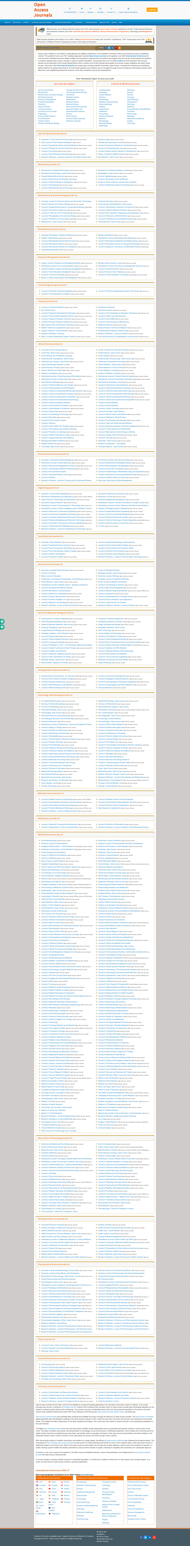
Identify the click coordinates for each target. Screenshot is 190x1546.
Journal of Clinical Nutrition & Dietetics (62, 405)
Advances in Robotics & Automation (118, 494)
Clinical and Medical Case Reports (110, 867)
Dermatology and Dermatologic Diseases (120, 879)
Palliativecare (107, 1510)
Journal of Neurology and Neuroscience (119, 1182)
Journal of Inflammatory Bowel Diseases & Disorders (67, 754)
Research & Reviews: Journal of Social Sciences (122, 1376)
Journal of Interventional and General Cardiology (59, 429)
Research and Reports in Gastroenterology (63, 1119)
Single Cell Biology (111, 662)
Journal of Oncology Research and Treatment (64, 1025)
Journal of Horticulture (56, 151)
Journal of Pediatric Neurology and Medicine (64, 1191)
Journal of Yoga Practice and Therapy (112, 602)
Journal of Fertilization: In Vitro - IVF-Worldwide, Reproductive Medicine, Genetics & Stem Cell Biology (68, 645)
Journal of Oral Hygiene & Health (68, 1028)
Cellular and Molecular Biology (116, 624)
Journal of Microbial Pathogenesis (110, 757)
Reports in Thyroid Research (51, 1113)
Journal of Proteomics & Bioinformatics (119, 216)
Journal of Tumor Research (115, 1069)
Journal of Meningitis (112, 754)
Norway (67, 1499)
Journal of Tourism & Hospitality (59, 275)
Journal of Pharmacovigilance (59, 1314)
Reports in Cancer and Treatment (53, 1110)
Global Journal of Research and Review (112, 582)
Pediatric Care (53, 1101)
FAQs (120, 22)
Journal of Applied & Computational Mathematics (66, 824)
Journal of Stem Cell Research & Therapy (63, 657)
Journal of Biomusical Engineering (117, 588)
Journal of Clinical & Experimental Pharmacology (65, 1294)
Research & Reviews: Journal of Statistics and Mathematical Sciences (125, 827)
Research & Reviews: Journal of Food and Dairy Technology (125, 557)
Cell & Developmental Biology (58, 622)
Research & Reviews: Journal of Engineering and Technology (68, 529)
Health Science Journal (113, 1233)
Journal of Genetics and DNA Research (112, 648)
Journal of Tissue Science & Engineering (119, 657)
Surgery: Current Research (125, 1122)
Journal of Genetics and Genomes (53, 651)
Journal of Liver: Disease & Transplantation (122, 984)
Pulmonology (132, 114)
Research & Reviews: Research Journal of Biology (123, 605)
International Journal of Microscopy (54, 911)
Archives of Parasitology (57, 707)
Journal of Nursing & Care (114, 1245)
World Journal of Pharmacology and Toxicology (58, 1131)
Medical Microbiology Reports (59, 771)
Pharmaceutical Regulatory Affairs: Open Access (65, 1320)
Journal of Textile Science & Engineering (62, 526)
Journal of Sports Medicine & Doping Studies (121, 1057)
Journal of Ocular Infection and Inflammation (114, 429)
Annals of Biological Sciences (109, 570)
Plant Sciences (71, 116)
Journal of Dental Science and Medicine (119, 414)
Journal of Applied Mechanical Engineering (120, 511)
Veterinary (131, 1505)
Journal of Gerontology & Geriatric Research (64, 969)
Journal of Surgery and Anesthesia (117, 435)
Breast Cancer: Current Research (60, 861)
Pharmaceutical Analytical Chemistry (118, 331)
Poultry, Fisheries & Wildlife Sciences (118, 154)
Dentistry (102, 97)
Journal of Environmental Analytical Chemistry (68, 316)
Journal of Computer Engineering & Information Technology (68, 517)
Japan (41, 1499)
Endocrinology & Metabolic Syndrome (68, 887)
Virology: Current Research (115, 786)
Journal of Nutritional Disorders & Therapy (120, 1013)
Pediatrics (130, 107)
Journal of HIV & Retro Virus (115, 742)
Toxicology (131, 123)
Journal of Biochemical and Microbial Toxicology (59, 179)
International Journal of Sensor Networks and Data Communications (125, 505)
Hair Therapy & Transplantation (116, 896)
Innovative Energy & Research (59, 502)
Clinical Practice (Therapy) (57, 367)
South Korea (40, 1507)
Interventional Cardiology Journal (117, 382)
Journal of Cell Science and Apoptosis (55, 940)
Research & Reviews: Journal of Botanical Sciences (66, 605)
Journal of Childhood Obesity (58, 943)
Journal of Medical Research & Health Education (116, 993)
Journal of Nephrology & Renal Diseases (119, 1008)
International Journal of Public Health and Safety (122, 1239)
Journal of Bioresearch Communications (56, 591)
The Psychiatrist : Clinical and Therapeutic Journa (59, 1211)
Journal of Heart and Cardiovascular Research (115, 423)
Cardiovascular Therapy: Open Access (62, 361)
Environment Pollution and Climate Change (120, 460)
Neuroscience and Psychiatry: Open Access (114, 1203)
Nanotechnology (72, 104)
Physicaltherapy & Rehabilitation (139, 109)
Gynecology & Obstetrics (68, 896)
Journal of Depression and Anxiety (117, 1173)
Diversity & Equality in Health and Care (62, 1228)
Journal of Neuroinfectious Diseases (118, 1179)
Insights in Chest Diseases (57, 905)
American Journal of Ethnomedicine (54, 843)
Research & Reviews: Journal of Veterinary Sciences (124, 1398)
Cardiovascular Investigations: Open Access (57, 359)
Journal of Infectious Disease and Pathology (64, 748)
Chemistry (42, 104)
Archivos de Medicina (113, 858)
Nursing (130, 92)
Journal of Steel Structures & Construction (120, 523)
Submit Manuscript (91, 22)
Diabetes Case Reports (56, 373)
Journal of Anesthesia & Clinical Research (120, 385)
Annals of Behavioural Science (59, 1147)
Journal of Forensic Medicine (58, 964)
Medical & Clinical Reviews (114, 1081)
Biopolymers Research (106, 307)
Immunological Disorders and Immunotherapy (65, 718)
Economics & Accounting (47, 111)
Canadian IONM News (56, 1153)
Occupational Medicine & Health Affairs (62, 1090)
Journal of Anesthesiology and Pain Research (58, 388)
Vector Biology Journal (56, 783)
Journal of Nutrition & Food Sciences (118, 551)
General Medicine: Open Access (116, 893)
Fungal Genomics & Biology (58, 630)
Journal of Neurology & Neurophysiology (68, 1182)
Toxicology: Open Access (57, 446)
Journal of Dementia (48, 1173)
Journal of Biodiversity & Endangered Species (121, 463)
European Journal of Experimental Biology (113, 579)
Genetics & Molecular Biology (48, 123)
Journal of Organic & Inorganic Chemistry (63, 319)
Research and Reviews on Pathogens (61, 780)
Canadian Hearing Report (57, 864)
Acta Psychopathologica (114, 1144)
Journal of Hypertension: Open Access (125, 975)
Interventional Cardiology (57, 382)
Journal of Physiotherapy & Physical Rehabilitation (66, 1043)
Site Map (100, 12)
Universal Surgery (111, 1128)
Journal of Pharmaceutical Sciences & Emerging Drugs (68, 1305)
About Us (7, 22)
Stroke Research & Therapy (58, 1208)
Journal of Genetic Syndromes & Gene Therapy (68, 648)
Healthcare (103, 111)
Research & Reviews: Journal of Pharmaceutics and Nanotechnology (68, 1329)
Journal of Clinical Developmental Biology (120, 639)
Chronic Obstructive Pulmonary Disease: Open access (68, 867)
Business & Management (47, 99)
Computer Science (45, 109)
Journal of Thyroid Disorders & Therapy (62, 1066)
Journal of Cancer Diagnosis (115, 931)
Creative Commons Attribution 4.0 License (77, 1536)
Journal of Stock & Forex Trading (117, 272)
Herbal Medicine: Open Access (59, 902)
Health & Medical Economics (58, 1230)
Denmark (67, 1492)
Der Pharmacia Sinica (106, 1279)
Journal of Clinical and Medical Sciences (55, 403)
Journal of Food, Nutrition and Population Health (116, 548)
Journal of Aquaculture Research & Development (125, 145)
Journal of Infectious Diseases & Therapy (120, 748)
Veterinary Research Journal (108, 1401)
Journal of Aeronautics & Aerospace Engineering (68, 511)
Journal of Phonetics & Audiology (60, 432)
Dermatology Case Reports (58, 882)
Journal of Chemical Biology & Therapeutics (64, 182)
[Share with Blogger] (119, 47)
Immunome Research (55, 721)
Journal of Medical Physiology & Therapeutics (58, 993)
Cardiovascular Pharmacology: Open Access (121, 359)
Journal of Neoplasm (55, 1008)
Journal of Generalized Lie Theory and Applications (66, 827)
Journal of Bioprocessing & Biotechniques (63, 1291)
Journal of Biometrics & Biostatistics (118, 824)
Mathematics (71, 99)
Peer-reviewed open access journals (60, 1443)
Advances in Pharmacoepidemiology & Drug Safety (66, 1270)
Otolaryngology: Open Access (59, 1098)
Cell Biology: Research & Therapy (119, 622)
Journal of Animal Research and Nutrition (120, 1392)
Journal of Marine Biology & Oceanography (63, 685)
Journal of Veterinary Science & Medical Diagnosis (68, 1398)
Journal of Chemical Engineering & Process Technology (125, 291)
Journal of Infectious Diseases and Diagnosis (64, 751)
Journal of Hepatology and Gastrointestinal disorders (124, 972)
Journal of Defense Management (60, 1370)
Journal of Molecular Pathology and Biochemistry (59, 1002)
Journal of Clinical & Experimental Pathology (121, 397)
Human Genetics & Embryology (116, 633)
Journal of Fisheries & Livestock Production (64, 148)
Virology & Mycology (55, 786)
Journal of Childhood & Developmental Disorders (123, 940)
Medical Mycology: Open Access (117, 771)
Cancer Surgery (110, 356)
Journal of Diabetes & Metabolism (125, 958)
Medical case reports (112, 1084)
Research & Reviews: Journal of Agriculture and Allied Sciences (68, 157)
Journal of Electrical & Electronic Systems (120, 517)
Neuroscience (82, 1495)
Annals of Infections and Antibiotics (61, 855)
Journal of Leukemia (112, 981)
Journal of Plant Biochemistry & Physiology (63, 188)
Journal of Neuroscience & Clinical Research (123, 1185)
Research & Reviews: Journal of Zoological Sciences (67, 1401)
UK (40, 1495)
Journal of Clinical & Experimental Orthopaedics (65, 397)
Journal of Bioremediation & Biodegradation (121, 466)
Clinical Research (105, 95)
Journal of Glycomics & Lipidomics (60, 210)
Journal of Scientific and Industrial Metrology (64, 1348)
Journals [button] (25, 22)
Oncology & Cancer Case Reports (60, 1093)
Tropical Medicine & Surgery (58, 1128)
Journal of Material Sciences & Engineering (68, 799)
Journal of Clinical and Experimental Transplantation (124, 400)
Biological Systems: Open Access (117, 573)
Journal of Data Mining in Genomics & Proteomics (123, 207)
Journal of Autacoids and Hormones (111, 920)
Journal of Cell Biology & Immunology (112, 733)
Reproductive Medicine (135, 118)
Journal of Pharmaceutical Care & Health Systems (66, 1302)
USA (41, 1482)
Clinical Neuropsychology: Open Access (119, 1153)
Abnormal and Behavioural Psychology (62, 1144)
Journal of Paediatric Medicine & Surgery (56, 1037)
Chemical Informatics (112, 201)
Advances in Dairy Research (58, 542)
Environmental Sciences (47, 116)
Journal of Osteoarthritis (114, 1031)
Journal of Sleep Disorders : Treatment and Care (124, 1197)
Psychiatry (131, 111)
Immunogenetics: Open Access (116, 715)
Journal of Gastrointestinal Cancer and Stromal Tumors (68, 966)
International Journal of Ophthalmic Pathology (124, 379)
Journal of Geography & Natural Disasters (120, 679)
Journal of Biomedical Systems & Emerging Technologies (125, 244)
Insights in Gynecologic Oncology (117, 905)
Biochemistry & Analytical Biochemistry (62, 170)
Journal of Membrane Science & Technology (121, 185)
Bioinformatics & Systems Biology (50, 95)
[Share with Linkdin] (112, 47)
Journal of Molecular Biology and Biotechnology (115, 651)
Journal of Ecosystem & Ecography (118, 469)
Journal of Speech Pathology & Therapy (62, 435)
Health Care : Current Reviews (116, 1230)
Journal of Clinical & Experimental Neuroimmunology (67, 1170)
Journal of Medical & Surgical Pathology (62, 987)
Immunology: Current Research (109, 718)
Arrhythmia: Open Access (57, 353)
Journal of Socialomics (125, 1373)
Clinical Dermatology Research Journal (55, 364)
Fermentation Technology (125, 710)
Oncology (130, 97)
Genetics (102, 107)
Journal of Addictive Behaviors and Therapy (64, 385)
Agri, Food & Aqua (134, 1489)
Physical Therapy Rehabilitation (108, 1493)
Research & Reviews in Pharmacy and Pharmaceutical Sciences (125, 1320)
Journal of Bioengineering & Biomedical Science (65, 241)
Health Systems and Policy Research (61, 1236)
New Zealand (52, 1509)
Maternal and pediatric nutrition (59, 1081)
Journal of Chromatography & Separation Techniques (124, 313)
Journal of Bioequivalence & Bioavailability (125, 1288)
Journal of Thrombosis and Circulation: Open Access (124, 1063)
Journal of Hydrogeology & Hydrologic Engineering (125, 682)
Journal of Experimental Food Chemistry (62, 545)
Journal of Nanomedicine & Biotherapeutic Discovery (124, 802)
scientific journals (70, 1407)
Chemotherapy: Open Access (125, 864)
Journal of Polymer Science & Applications (120, 805)
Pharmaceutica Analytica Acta (59, 1317)
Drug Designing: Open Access (59, 1282)
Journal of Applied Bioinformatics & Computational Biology (68, 207)
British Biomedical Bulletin (114, 861)
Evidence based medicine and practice (119, 890)
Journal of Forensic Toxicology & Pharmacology (124, 1297)
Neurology (131, 90)
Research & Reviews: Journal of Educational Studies (67, 1376)
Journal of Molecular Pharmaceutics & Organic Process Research (68, 1300)
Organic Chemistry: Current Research (61, 331)
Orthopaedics (132, 102)
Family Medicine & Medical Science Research (64, 893)
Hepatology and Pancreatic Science (111, 899)
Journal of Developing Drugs (115, 1294)
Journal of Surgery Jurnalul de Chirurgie (62, 1063)
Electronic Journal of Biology (115, 576)
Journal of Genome (48, 423)
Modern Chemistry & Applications (60, 328)
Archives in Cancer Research (115, 855)
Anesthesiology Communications (53, 852)
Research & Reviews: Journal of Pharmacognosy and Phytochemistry (125, 1329)
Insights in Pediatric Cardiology (116, 373)
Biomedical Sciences (45, 97)
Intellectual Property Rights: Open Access (120, 1364)
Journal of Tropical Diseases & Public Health (121, 762)
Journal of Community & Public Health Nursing (65, 1242)
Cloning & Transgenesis (56, 627)
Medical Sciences (72, 102)
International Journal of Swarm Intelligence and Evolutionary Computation (68, 508)
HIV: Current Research (113, 713)
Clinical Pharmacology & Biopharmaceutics (120, 1276)
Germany (42, 1492)
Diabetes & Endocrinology (108, 102)
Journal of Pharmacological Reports (118, 1311)
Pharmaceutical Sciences (75, 111)
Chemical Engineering (46, 102)
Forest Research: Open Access (59, 582)
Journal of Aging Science (57, 636)
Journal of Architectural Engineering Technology (65, 514)
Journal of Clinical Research (108, 405)
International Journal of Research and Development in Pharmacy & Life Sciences (68, 1285)
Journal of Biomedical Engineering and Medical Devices (125, 241)
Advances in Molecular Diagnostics (117, 619)
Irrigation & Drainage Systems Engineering (120, 508)
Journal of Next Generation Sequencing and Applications (125, 213)
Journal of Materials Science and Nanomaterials (115, 799)
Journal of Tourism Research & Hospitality (122, 275)
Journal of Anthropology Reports (60, 1367)
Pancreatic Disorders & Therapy (116, 1098)
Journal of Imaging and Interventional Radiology (65, 978)
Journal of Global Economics (115, 269)
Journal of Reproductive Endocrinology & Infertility (116, 432)
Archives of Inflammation (114, 704)
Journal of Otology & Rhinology (118, 1034)
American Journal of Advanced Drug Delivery (121, 1270)
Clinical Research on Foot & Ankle (117, 367)
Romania (67, 1502)
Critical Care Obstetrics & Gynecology (118, 873)
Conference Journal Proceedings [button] (41, 22)
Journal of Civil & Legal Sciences (116, 1367)
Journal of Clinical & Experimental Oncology (66, 394)
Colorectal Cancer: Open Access (117, 870)
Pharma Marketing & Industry (138, 1485)
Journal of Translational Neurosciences (119, 1200)
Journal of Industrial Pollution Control (61, 474)
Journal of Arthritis (111, 917)
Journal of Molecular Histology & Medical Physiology (124, 999)
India (53, 1495)
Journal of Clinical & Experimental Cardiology (121, 388)
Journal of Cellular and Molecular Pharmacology (115, 1291)
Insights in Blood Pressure (114, 902)
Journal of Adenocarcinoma (115, 914)
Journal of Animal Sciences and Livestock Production (65, 1395)
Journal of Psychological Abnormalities (62, 1194)
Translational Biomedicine (57, 250)
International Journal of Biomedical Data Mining (122, 238)
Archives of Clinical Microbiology (60, 704)
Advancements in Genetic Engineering (62, 619)
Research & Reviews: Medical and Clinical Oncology (117, 1116)
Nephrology (103, 126)
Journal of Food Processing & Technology (63, 548)
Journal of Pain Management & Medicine (119, 1037)
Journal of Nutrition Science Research (118, 554)
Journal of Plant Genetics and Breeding (112, 654)
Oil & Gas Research (112, 688)
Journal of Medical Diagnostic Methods (119, 987)
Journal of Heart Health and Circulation (62, 426)
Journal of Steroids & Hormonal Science (62, 1060)
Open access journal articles (46, 1417)
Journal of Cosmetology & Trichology (61, 414)
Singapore (55, 1499)
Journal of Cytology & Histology (59, 642)
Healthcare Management (86, 1492)
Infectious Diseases (106, 116)
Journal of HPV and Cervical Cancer (61, 975)
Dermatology (104, 99)
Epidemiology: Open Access (58, 890)
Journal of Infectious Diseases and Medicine (121, 751)
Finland (66, 1489)
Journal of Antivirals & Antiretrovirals (61, 730)
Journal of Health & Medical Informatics (119, 210)
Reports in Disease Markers (108, 1110)
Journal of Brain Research (107, 928)
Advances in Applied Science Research (62, 570)
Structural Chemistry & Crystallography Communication (125, 336)
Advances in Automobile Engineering (61, 494)
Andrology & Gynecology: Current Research (66, 849)
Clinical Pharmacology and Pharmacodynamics (58, 1279)
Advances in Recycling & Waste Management (64, 460)
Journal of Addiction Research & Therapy (120, 1162)
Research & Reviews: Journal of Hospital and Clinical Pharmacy (125, 1323)
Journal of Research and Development (62, 602)
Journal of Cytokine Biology (115, 739)
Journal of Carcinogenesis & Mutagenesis (63, 937)
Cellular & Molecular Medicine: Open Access (64, 624)
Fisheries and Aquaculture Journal (117, 142)
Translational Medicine (56, 1125)
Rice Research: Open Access (115, 157)
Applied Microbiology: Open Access (118, 701)
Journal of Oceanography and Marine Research (122, 685)
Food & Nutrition (44, 118)
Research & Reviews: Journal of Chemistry (120, 333)
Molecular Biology (105, 123)
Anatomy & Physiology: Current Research (120, 846)
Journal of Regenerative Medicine (62, 1054)
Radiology (130, 116)
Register (91, 12)
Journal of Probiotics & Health (59, 557)
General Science (44, 121)
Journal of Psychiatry (112, 1191)
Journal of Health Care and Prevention (112, 316)
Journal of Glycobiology (56, 185)
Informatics (70, 95)
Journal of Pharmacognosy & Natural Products (122, 1308)
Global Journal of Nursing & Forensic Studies (121, 1228)
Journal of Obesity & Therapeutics (117, 1016)
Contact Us (111, 12)
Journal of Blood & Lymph (57, 922)
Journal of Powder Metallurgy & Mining (68, 808)
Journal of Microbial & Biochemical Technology (65, 757)
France (54, 1492)
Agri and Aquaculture (45, 90)
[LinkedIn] (150, 1537)
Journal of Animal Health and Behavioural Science (59, 1392)
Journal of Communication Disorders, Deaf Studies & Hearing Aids (125, 952)
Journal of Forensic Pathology (59, 742)
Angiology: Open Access (114, 852)
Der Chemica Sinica (48, 310)
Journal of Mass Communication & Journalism (121, 1370)
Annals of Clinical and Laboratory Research (120, 350)
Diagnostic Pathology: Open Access (118, 882)
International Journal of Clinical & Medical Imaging (123, 376)
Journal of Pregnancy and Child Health (62, 1046)
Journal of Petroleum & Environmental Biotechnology (124, 474)
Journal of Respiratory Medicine (109, 1345)
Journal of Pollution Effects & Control (118, 477)
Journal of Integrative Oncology (116, 978)
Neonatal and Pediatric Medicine (59, 441)
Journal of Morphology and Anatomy (111, 1002)
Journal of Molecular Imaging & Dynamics (63, 654)
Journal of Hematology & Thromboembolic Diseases (124, 969)
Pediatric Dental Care (55, 443)
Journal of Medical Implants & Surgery (62, 990)
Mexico (66, 1495)
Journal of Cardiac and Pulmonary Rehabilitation (115, 937)
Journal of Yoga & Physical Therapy (68, 1078)
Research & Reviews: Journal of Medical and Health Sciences (68, 1257)
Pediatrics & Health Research (52, 1104)
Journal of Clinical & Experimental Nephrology (121, 391)
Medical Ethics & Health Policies (111, 1506)
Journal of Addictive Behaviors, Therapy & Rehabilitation (68, 1165)
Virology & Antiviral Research (117, 783)
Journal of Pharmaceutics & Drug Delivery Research (125, 1305)
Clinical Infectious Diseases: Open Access (113, 707)
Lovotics (108, 526)
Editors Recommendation (128, 12)
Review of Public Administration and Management (66, 278)
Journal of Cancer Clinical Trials (59, 931)
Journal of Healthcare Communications (62, 1245)
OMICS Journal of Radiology (115, 1090)
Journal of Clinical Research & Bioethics (62, 408)
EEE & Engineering (134, 1502)
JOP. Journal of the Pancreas (58, 914)
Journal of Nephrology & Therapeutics (62, 1010)
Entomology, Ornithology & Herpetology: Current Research (68, 579)
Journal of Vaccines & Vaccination (60, 768)
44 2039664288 (70, 12)
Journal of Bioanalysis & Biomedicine (61, 1288)
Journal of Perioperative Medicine (110, 1040)
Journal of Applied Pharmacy (115, 1285)
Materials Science (72, 97)
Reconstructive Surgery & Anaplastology (119, 1107)
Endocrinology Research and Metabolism (113, 887)
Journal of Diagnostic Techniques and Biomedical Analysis (125, 247)
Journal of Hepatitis (55, 972)
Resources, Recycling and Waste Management (115, 480)
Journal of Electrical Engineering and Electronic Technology (68, 520)
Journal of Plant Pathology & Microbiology (63, 154)
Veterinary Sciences (73, 121)
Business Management (136, 1512)
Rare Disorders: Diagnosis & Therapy (61, 662)
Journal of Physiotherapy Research (54, 1251)
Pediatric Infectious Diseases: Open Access (121, 774)
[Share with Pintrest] (116, 47)
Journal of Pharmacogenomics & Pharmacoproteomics (68, 1308)
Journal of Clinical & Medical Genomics (62, 639)
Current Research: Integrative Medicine (62, 876)
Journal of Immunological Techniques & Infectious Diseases (125, 745)
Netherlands (40, 1514)
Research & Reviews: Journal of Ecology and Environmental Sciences (68, 480)
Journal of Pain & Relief (113, 319)
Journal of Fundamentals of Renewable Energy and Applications (125, 471)
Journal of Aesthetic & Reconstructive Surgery (65, 917)
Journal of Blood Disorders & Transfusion (125, 922)
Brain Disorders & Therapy (125, 1150)
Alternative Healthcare (85, 1512)
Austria (66, 1485)
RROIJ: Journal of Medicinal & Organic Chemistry (65, 336)
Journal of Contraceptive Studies (117, 955)
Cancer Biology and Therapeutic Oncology (56, 356)
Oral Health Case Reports (57, 1095)
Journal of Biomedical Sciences (59, 244)
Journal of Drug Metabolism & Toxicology (63, 1297)
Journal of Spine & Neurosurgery (62, 1200)
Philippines (55, 1514)
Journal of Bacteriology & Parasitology (62, 733)
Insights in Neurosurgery (114, 1156)
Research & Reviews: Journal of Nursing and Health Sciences (125, 1257)
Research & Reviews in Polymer (52, 333)
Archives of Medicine (55, 858)
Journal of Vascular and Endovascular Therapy (122, 1072)
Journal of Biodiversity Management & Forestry (67, 466)
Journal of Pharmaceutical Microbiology (119, 1302)
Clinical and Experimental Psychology (118, 361)
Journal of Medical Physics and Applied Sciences (123, 990)
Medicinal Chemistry (112, 325)
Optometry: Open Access (114, 441)
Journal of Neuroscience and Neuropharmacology (66, 1188)
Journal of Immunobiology (57, 745)
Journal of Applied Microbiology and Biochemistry (116, 542)
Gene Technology (111, 630)
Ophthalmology (133, 99)
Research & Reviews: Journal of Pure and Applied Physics (125, 1348)
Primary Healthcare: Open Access (117, 1254)
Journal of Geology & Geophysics (60, 682)
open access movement (144, 1417)
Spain (53, 1482)
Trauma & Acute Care (112, 1125)
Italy (40, 1489)
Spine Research (110, 1205)
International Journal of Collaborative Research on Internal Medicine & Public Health (68, 1239)
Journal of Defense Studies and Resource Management (68, 269)
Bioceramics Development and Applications (68, 496)
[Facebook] (141, 1537)
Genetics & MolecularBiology (87, 1505)
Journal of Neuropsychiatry (58, 1185)
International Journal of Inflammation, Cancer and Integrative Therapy (68, 724)
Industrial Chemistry (112, 310)
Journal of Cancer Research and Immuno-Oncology (67, 934)
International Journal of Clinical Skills (61, 379)
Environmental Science (136, 1499)
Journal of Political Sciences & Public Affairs (64, 1373)
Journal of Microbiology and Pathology (55, 999)
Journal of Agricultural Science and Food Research (66, 145)
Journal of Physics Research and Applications (115, 599)
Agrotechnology (111, 139)
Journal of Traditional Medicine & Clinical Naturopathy (124, 1066)
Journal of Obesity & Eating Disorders (61, 1016)
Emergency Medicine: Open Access (68, 884)
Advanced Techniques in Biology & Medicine (64, 235)
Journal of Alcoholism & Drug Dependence (125, 1165)
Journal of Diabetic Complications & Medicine (64, 961)
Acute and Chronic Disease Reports (54, 350)
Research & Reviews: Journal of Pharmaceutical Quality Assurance (125, 1326)
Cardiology (103, 92)
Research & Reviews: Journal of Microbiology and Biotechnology (125, 777)
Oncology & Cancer (109, 1482)
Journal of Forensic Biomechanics (60, 596)
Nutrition (130, 95)
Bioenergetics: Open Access (115, 173)
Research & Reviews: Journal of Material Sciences (66, 811)
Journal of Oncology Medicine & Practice (120, 1022)
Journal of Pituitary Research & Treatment (113, 1043)
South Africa (52, 1503)
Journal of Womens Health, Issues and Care (123, 1075)
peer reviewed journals (52, 1428)
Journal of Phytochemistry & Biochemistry (113, 322)
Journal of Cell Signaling (56, 736)
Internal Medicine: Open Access (59, 908)
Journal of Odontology (49, 1022)
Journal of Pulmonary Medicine (116, 1049)
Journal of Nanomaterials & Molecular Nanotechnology (68, 802)
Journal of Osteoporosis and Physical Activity (64, 1034)
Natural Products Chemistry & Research (119, 328)
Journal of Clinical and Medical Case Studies (114, 943)
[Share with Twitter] (109, 47)
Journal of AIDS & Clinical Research (117, 724)
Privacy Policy (103, 1536)
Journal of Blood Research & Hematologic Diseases (67, 925)
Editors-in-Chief (104, 22)
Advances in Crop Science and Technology (63, 139)
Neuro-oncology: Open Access (116, 1087)
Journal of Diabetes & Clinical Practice (112, 417)
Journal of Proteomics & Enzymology (64, 219)
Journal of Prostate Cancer (57, 1049)
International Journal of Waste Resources (63, 463)
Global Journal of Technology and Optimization (65, 499)
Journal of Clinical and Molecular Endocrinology (65, 946)
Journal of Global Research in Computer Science (122, 596)
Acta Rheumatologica (56, 840)
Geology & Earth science (137, 1519)
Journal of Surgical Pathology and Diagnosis (57, 438)
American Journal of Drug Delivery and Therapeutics (60, 1273)
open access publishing (115, 1440)
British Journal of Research (51, 576)
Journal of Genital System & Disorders (121, 966)
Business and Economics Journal (117, 263)
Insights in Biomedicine (56, 238)
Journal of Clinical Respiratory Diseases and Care (66, 952)
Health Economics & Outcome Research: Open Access (68, 1233)
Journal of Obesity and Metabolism (111, 1019)
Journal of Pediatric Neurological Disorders (120, 1188)
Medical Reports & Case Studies (57, 1087)
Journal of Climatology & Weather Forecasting (64, 469)
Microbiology (104, 121)
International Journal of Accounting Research (64, 266)
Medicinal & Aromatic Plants (115, 1314)
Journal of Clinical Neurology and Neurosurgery (115, 1170)
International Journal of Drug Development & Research (125, 1282)
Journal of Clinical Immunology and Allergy (63, 949)
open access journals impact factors (111, 1412)
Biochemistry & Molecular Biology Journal (120, 170)
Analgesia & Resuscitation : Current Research (66, 846)
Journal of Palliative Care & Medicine (61, 1040)
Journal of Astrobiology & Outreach (118, 585)
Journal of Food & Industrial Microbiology (120, 545)
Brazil (41, 1502)
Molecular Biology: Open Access (60, 660)
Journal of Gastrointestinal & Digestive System (122, 964)
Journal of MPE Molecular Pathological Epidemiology (67, 1005)
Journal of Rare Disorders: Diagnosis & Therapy (115, 1051)
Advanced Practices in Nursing (59, 1225)
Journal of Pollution (48, 477)
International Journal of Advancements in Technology (67, 505)
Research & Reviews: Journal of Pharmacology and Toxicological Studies (68, 1332)
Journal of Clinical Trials (56, 411)
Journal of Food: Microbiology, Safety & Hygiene (65, 551)
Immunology (103, 114)
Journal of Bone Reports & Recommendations (121, 925)
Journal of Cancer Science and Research (119, 934)
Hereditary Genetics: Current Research (62, 633)
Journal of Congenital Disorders (52, 955)
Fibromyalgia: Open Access (58, 713)
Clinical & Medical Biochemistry (59, 176)
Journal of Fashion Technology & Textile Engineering (125, 520)
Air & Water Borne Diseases (58, 701)
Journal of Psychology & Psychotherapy (125, 1194)
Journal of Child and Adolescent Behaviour (120, 1167)
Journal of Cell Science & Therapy (117, 636)
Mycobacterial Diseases (56, 774)
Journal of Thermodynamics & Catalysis (62, 294)
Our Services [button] (78, 22)
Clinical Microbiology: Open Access (61, 710)
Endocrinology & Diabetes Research (120, 884)
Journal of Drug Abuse (56, 1176)
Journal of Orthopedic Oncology (60, 1031)
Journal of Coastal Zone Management (118, 676)
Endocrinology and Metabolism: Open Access (115, 204)
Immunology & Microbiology (76, 92)
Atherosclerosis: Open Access (116, 353)
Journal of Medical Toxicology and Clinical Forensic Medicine (68, 996)
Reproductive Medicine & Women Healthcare (111, 1515)
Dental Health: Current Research (119, 876)
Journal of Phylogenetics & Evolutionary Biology (65, 216)
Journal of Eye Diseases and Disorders (119, 420)
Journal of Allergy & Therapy (58, 727)
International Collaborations (63, 22)
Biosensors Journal (112, 496)
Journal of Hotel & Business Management (63, 272)
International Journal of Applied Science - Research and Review (64, 585)
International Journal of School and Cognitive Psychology (68, 1162)
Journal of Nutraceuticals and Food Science (121, 1300)
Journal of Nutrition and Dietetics (53, 554)
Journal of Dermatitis (55, 417)
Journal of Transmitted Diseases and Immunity (58, 762)
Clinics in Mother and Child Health (60, 370)
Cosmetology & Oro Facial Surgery (60, 873)
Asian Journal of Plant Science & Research (61, 142)
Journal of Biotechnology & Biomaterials (125, 591)
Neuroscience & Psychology (76, 107)
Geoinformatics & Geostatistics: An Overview (66, 676)
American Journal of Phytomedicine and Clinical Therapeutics (120, 843)
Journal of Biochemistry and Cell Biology (113, 179)
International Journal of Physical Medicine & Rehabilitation (125, 911)
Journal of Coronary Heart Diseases (111, 411)
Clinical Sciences (44, 107)
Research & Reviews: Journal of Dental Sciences (65, 1116)
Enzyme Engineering (112, 176)
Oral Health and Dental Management (125, 1093)
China (53, 1489)
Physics (69, 114)
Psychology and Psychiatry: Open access (56, 1107)
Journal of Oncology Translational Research (121, 1025)
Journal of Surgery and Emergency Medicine (121, 1060)
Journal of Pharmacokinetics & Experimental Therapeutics (68, 1311)
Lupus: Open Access (112, 768)
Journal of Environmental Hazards (53, 471)
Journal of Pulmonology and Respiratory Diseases (59, 1051)
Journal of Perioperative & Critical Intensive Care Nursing (125, 1248)
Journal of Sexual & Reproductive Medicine (60, 1057)
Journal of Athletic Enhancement (62, 920)
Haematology (104, 109)
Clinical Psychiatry (54, 1156)
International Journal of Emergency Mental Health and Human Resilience (68, 1159)
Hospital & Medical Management (117, 1236)
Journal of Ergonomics (113, 594)
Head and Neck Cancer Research (60, 899)
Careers (114, 22)
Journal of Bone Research (57, 928)
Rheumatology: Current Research (125, 780)
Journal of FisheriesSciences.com (117, 148)
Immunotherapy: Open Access (116, 721)
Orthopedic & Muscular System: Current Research (123, 1095)
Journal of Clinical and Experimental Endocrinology (59, 400)
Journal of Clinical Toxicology (115, 408)
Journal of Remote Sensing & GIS (60, 688)
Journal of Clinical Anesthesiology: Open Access (116, 946)
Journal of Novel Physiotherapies (60, 1013)
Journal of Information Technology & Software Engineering (68, 523)
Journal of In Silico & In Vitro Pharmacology (64, 213)
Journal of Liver (53, 984)
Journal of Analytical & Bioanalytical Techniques (65, 313)
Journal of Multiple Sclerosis (58, 1179)
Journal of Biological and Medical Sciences (56, 588)
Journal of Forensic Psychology (116, 1176)
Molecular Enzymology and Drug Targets (120, 660)
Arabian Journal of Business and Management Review (67, 263)
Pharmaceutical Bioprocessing (116, 1317)
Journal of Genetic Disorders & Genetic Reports (124, 645)
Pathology (131, 104)
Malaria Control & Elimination (115, 1078)
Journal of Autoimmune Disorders (117, 730)
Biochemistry (43, 92)
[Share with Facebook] (105, 47)
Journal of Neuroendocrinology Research (113, 1010)
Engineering (42, 114)
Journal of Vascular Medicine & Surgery (62, 1075)
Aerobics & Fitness (111, 1225)
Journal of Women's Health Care (116, 1251)
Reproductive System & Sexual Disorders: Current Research (125, 1113)
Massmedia (132, 1516)
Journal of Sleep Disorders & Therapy (61, 1197)
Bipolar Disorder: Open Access (59, 1150)
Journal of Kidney (54, 981)
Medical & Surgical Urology (58, 1084)
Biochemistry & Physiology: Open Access (63, 173)
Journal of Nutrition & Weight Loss (60, 599)
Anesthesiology (105, 90)
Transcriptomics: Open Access (116, 222)
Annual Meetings (86, 1475)
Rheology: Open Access (50, 1351)
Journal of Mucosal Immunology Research (113, 759)
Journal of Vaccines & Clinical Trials (117, 765)
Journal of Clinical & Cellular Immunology (119, 736)
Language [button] (152, 10)
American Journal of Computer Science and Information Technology (68, 201)
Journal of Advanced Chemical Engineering (63, 291)
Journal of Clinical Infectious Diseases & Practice (65, 739)
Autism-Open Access (120, 1147)
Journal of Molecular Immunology (60, 759)
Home (81, 12)
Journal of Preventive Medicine (116, 1046)
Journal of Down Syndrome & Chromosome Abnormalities (125, 642)
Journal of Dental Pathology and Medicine (56, 958)
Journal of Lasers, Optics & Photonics (62, 1345)
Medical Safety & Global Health (59, 1254)
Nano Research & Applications (116, 808)
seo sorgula (109, 1119)
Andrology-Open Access (114, 849)
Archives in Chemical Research (59, 307)
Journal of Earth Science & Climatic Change (64, 679)
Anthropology (53, 1364)
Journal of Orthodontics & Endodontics (119, 1028)
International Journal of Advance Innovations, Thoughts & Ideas (125, 502)
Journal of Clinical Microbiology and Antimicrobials (116, 949)
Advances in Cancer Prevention (116, 840)
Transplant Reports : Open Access (117, 446)
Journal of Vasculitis (112, 438)
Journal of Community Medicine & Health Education (124, 1242)
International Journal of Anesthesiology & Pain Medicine (68, 376)
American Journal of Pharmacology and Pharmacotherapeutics (121, 1273)
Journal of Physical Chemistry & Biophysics (64, 322)
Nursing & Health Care (74, 109)
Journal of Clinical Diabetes (108, 403)
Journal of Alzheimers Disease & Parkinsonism (65, 1167)
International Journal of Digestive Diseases (120, 908)
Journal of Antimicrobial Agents (116, 727)
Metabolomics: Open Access (58, 222)
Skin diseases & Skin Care (57, 1122)
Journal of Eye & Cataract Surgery (53, 420)
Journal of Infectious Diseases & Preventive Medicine (124, 426)
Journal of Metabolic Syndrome (116, 996)
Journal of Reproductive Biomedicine (111, 1054)
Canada (54, 1485)
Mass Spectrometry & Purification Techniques (64, 325)
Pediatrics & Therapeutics (114, 1104)
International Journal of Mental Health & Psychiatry (125, 1159)
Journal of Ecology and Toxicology (117, 961)
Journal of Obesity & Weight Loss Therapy (63, 1019)
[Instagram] (154, 1537)
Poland (66, 1482)
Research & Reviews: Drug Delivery (54, 1323)
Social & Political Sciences (75, 118)
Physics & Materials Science (138, 1495)
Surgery (130, 121)
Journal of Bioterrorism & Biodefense (61, 594)
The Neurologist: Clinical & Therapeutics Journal (115, 1208)
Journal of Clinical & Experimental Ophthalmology (125, 394)
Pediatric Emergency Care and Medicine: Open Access (125, 1101)
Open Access (17, 22)
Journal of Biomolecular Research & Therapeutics (66, 247)
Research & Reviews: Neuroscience (61, 1205)
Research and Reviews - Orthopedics (112, 443)
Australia (42, 1485)
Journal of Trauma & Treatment (59, 1069)
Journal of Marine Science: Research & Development (125, 151)
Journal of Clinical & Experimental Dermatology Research (68, 391)
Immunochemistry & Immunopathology (62, 715)
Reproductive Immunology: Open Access (56, 777)
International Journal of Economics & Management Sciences (125, 266)
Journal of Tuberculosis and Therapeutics (56, 765)
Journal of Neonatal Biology (115, 1005)
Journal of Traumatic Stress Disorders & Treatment (68, 1203)
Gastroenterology (105, 104)
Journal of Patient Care (56, 1248)
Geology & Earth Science (75, 90)
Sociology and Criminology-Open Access (63, 1379)
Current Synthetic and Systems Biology (62, 204)
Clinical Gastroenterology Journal (60, 870)
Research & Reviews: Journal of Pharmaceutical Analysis (68, 1326)
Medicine (102, 118)
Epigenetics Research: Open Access (111, 627)
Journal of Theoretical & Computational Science (122, 219)
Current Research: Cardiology (115, 370)
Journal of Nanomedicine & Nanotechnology (64, 805)
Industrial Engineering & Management (118, 499)
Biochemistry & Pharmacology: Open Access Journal (67, 1276)
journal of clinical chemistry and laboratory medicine (117, 182)
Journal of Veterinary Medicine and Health (113, 1395)
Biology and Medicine (112, 235)
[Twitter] (145, 1537)
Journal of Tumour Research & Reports (62, 1072)
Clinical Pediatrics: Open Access (116, 364)
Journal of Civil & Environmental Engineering (121, 514)
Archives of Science (48, 573)
